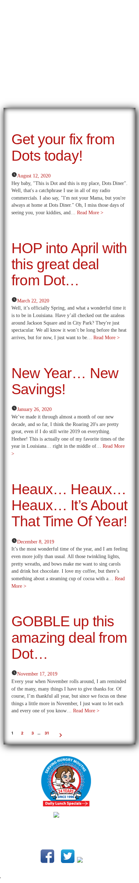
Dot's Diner (69, 59)
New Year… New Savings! (64, 381)
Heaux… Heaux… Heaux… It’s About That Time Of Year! (69, 505)
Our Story (12, 7)
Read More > (90, 212)
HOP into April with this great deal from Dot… (69, 264)
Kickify (99, 834)
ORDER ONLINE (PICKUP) (63, 7)
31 (47, 733)
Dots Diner (81, 826)
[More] (105, 6)
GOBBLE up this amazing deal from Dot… (69, 637)
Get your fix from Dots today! (62, 147)
